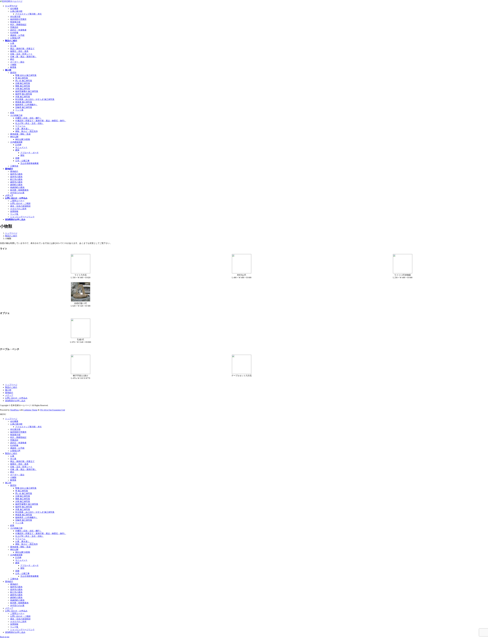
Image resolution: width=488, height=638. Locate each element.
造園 (17, 158)
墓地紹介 (14, 171)
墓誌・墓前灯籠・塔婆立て (22, 49)
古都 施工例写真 (22, 83)
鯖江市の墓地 (16, 179)
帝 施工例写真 (21, 78)
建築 (17, 150)
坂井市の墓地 (16, 177)
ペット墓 (19, 110)
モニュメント (21, 147)
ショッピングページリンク (22, 217)
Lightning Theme (30, 410)
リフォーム (20, 126)
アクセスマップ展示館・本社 (28, 14)
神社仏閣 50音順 (22, 139)
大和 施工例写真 (22, 89)
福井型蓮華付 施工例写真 (26, 91)
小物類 (13, 65)
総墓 (12, 113)
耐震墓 (13, 67)
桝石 (12, 59)
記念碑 (18, 145)
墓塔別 (13, 73)
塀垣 (22, 155)
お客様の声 (15, 38)
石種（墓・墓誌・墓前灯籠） (23, 57)
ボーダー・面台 (17, 62)
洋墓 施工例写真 (22, 97)
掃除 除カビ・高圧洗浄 (26, 131)
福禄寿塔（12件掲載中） (26, 105)
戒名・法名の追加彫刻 (20, 206)
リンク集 (14, 214)
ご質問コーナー (17, 201)
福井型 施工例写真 (23, 94)
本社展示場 (15, 17)
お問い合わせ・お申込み (16, 398)
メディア (9, 395)
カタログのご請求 (18, 209)
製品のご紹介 (11, 387)
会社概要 (14, 8)
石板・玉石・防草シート (21, 54)
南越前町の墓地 (17, 187)
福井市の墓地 (16, 174)
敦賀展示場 (15, 22)
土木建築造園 (16, 142)
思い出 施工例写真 (23, 81)
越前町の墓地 (16, 185)
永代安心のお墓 (17, 193)
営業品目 (14, 27)
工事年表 (14, 166)
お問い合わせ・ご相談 (20, 203)
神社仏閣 (14, 137)
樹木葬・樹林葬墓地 (19, 190)
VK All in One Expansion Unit (52, 410)
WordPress (14, 410)
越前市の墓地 (16, 182)
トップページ (11, 385)
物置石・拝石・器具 (19, 51)
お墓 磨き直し (24, 129)
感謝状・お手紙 (17, 35)
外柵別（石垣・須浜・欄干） (28, 118)
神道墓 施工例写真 (23, 102)
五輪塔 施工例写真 (23, 107)
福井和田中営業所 (18, 19)
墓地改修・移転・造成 (20, 134)
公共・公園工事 (22, 161)
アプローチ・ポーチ (29, 153)
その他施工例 (16, 115)
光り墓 (13, 46)
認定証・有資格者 (18, 30)
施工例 (8, 390)
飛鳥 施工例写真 (22, 86)
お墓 (12, 43)
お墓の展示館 (16, 11)
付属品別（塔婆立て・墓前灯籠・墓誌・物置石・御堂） (40, 121)
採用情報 (14, 211)
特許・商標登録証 (18, 25)
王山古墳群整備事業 (29, 163)
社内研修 (14, 33)
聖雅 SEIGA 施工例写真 (25, 75)
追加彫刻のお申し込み (15, 401)
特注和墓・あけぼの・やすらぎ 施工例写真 (34, 99)
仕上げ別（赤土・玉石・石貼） (29, 123)
